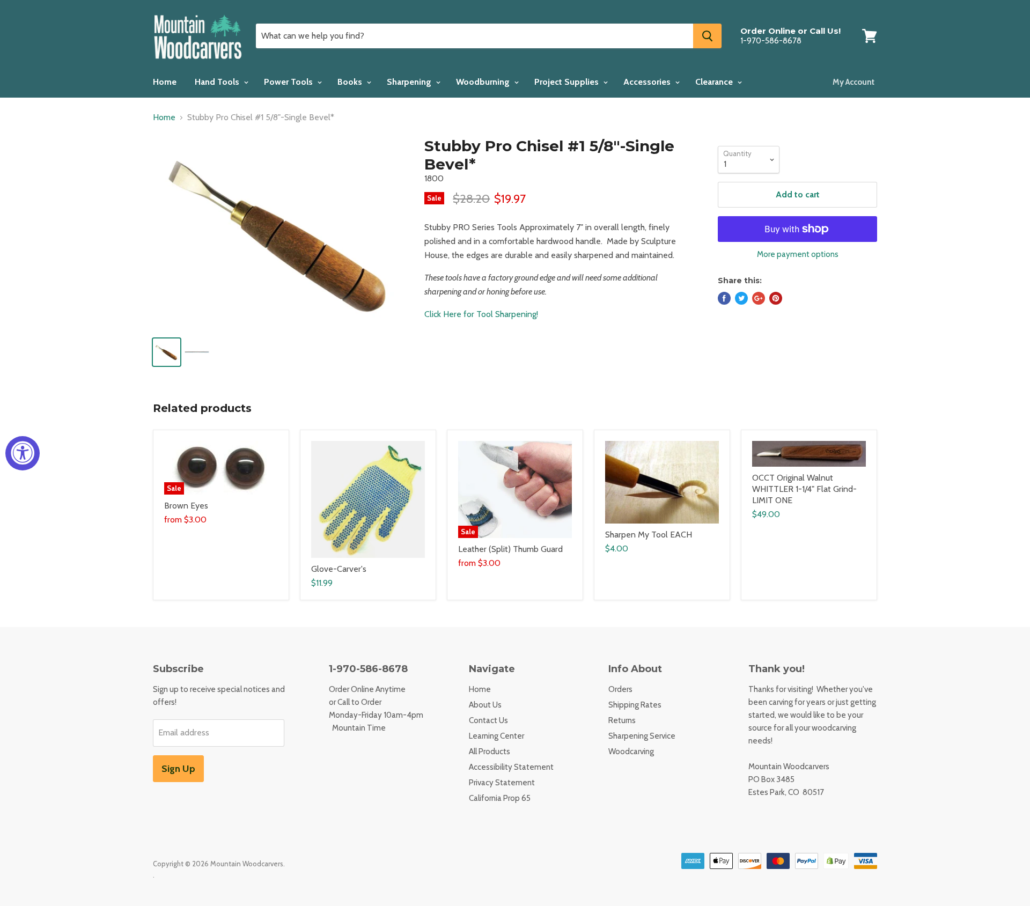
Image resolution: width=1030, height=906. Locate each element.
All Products (489, 751)
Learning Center (496, 736)
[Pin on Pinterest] (775, 298)
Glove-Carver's (338, 569)
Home (164, 82)
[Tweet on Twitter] (741, 298)
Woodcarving (631, 751)
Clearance (715, 82)
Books (350, 82)
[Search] (707, 36)
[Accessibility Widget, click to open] (22, 453)
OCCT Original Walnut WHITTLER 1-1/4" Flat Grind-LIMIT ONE (804, 489)
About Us (485, 705)
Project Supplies (567, 82)
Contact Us (488, 720)
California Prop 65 (500, 798)
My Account (853, 82)
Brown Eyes (186, 505)
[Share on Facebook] (724, 298)
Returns (622, 720)
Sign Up (178, 769)
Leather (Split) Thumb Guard (510, 549)
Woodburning (484, 82)
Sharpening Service (641, 736)
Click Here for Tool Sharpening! (481, 314)
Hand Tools (218, 82)
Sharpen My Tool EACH (648, 534)
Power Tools (289, 82)
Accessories (648, 82)
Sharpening (410, 82)
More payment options (797, 254)
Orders (620, 689)
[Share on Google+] (758, 298)
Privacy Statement (502, 782)
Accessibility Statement (511, 767)
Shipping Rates (634, 705)
